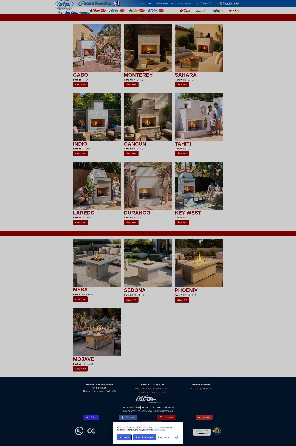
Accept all (124, 437)
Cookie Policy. (159, 430)
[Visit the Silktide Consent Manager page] (176, 437)
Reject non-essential (145, 437)
